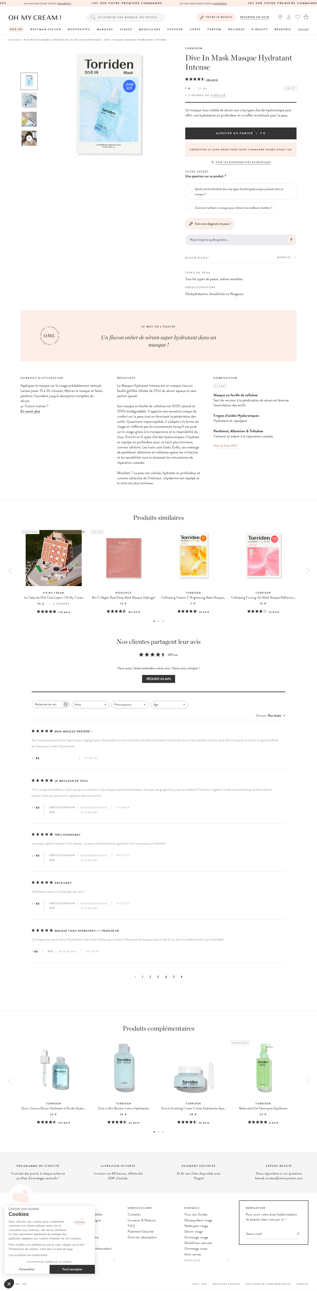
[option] (29, 81)
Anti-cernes (192, 1254)
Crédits (302, 1284)
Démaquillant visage (198, 1220)
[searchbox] (47, 704)
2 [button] (158, 621)
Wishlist (284, 257)
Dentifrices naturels (198, 1243)
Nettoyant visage (196, 1225)
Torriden (193, 48)
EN (18, 1284)
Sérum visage (193, 1231)
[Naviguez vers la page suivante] (181, 976)
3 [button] (163, 621)
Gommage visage (196, 1237)
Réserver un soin (254, 17)
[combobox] (90, 704)
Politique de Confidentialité (268, 1284)
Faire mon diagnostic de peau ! (213, 224)
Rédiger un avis (158, 679)
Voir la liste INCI (225, 445)
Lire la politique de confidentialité (28, 1255)
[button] (9, 1283)
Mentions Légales (226, 1284)
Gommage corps (195, 1248)
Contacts (134, 1214)
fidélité (218, 95)
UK (25, 1284)
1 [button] (154, 621)
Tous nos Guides (196, 1214)
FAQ (131, 1225)
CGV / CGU (199, 1284)
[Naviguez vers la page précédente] (135, 976)
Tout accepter (72, 1269)
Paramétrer (27, 1269)
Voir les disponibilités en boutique (243, 162)
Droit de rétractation (142, 1237)
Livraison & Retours (142, 1220)
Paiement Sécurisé (141, 1231)
